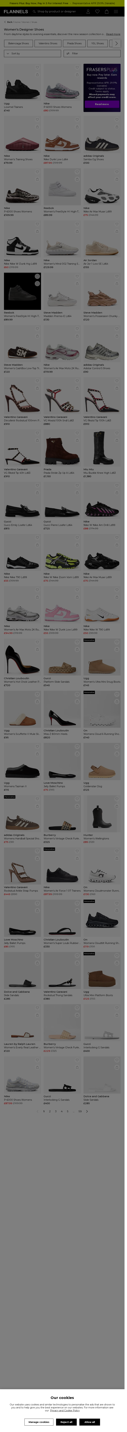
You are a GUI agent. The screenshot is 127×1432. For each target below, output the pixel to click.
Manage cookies (39, 1422)
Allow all (90, 1422)
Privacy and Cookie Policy (65, 1410)
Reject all (66, 1422)
